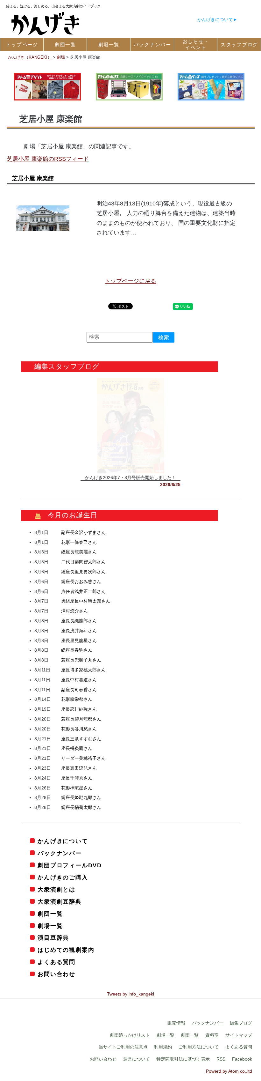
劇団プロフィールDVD (70, 865)
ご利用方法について (199, 1046)
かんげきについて (215, 19)
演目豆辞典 (53, 938)
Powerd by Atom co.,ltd (229, 1071)
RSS (220, 1059)
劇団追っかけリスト (130, 1035)
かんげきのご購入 (63, 877)
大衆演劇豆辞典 (59, 902)
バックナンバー (59, 853)
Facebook (242, 1059)
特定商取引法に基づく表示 (183, 1059)
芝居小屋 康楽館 (33, 178)
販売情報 (176, 1022)
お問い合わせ (56, 974)
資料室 (212, 1035)
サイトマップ (238, 1035)
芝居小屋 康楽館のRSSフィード (48, 159)
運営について (136, 1059)
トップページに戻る (130, 281)
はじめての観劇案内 (66, 950)
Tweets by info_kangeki (130, 993)
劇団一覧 (50, 914)
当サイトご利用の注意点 (123, 1046)
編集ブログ (241, 1022)
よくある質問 (56, 962)
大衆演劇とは (56, 889)
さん (83, 532)
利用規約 (163, 1046)
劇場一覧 (50, 926)
